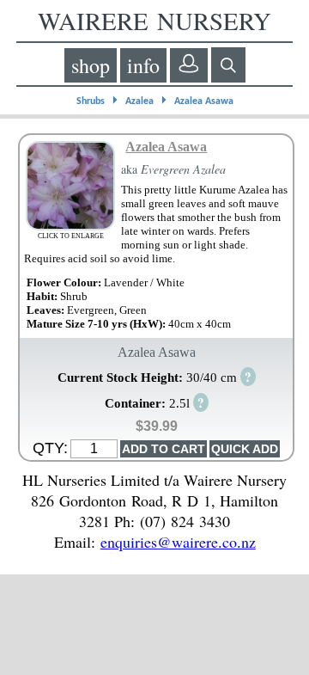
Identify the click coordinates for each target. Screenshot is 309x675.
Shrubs (90, 101)
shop (90, 65)
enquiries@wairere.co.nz (178, 541)
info (143, 65)
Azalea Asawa (203, 101)
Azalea (139, 101)
